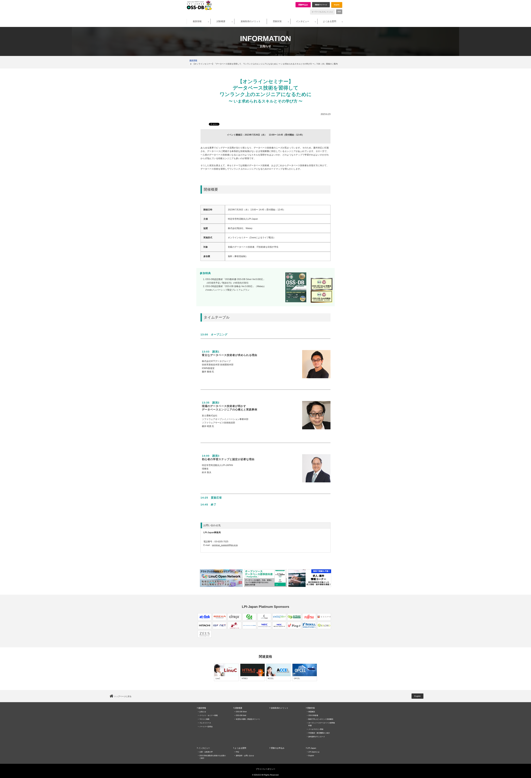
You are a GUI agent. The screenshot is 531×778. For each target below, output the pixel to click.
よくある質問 (329, 21)
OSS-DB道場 (313, 715)
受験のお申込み (277, 748)
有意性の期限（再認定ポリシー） (248, 719)
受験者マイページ (321, 5)
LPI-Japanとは (313, 752)
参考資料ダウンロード (316, 737)
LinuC (218, 678)
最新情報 (197, 21)
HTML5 (245, 678)
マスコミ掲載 (204, 719)
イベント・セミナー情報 (208, 715)
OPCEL (297, 678)
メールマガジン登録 (315, 729)
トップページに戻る (123, 696)
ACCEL (271, 678)
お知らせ (202, 712)
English (336, 5)
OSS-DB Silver (241, 712)
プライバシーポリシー (265, 769)
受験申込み (303, 5)
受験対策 (277, 21)
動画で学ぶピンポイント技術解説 (320, 719)
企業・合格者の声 (206, 752)
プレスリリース (205, 723)
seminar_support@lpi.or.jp (225, 545)
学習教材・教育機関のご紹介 (319, 733)
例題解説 (311, 712)
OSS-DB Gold (241, 715)
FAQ (237, 752)
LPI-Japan (311, 748)
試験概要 (221, 21)
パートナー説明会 (206, 727)
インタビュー (302, 21)
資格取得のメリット (251, 21)
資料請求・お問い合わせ (245, 756)
